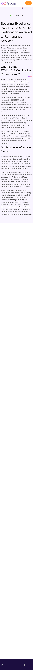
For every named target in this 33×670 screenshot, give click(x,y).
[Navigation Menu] (28, 3)
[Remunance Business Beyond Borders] (10, 3)
